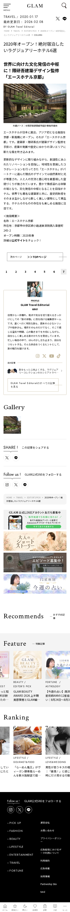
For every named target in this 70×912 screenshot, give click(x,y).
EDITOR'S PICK (30, 31)
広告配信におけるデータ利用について (50, 851)
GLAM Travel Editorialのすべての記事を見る (33, 384)
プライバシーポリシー (50, 840)
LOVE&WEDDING (53, 762)
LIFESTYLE (16, 758)
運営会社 (45, 822)
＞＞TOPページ (36, 257)
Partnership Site (48, 884)
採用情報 (45, 876)
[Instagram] (37, 356)
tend (42, 891)
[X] (44, 356)
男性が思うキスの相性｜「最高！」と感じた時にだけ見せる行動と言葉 (56, 773)
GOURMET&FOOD (21, 762)
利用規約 (45, 860)
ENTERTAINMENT (21, 855)
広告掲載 (45, 868)
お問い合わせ (47, 830)
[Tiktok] (58, 356)
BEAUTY (15, 839)
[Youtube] (51, 356)
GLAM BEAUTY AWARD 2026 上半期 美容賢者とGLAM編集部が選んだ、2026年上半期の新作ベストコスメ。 (24, 702)
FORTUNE (16, 871)
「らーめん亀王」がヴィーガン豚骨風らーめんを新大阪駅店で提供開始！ (24, 773)
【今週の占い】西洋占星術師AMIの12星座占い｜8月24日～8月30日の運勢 (56, 698)
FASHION (16, 831)
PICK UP (15, 823)
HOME (7, 31)
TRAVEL (10, 17)
